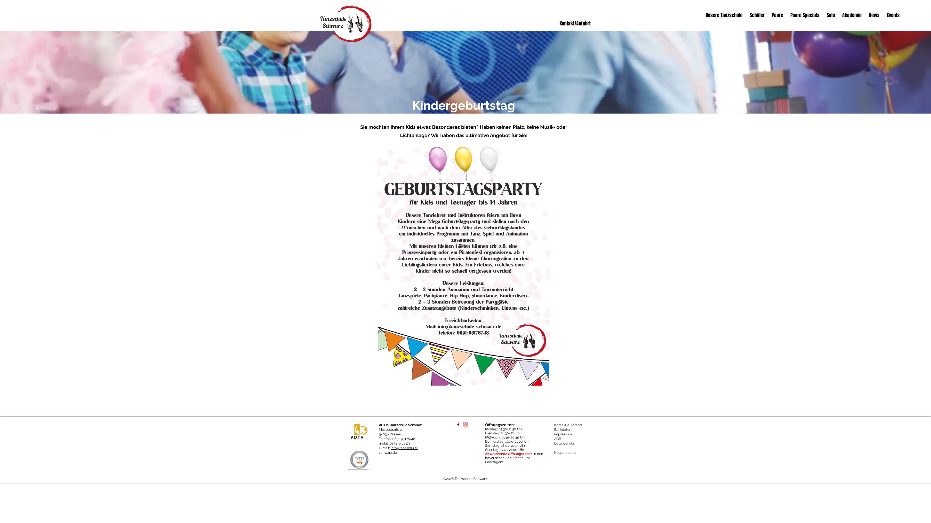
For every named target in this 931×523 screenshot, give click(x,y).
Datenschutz (564, 443)
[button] (724, 15)
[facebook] (458, 424)
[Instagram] (465, 424)
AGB (557, 439)
